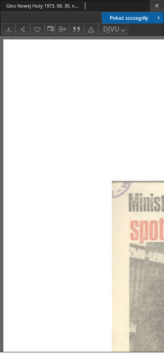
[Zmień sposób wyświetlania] (50, 29)
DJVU (111, 29)
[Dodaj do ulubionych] (37, 29)
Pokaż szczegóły (129, 17)
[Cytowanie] (76, 29)
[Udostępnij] (23, 29)
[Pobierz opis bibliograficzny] (62, 29)
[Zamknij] (157, 5)
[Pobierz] (8, 29)
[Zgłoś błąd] (91, 29)
